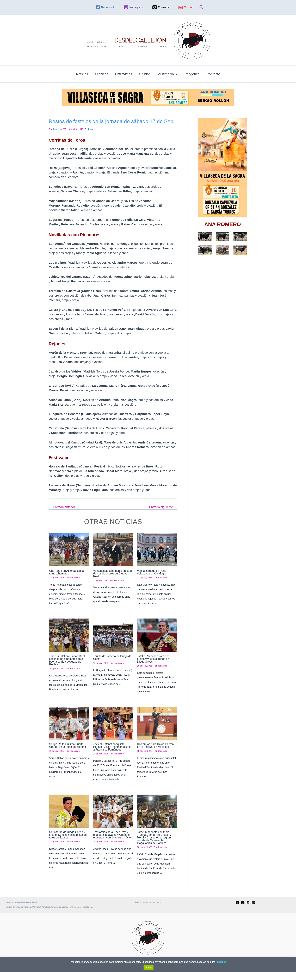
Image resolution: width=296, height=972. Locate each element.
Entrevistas (123, 74)
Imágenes (192, 74)
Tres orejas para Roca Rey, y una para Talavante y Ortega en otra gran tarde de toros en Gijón (112, 835)
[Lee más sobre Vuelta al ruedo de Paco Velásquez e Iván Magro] (157, 549)
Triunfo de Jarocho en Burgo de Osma (112, 657)
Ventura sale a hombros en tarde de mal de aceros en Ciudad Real (113, 573)
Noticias (82, 74)
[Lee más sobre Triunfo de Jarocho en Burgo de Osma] (113, 635)
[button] (201, 7)
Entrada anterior (62, 507)
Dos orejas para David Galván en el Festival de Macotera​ (155, 745)
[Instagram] (248, 902)
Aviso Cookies (141, 902)
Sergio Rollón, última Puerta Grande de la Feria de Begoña (67, 745)
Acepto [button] (148, 967)
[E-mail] (253, 902)
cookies (221, 961)
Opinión (145, 74)
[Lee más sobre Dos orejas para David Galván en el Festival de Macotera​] (157, 723)
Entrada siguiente (163, 507)
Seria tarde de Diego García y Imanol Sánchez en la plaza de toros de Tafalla (68, 835)
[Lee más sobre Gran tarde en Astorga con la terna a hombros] (69, 549)
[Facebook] (237, 902)
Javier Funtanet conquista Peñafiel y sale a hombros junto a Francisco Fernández (112, 747)
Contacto (213, 74)
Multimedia (165, 74)
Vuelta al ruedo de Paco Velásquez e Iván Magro (151, 572)
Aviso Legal (155, 902)
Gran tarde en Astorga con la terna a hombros (66, 572)
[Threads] (242, 902)
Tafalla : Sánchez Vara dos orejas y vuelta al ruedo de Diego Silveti (153, 659)
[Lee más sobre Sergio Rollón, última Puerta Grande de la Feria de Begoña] (69, 723)
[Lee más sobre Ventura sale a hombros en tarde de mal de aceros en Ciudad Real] (113, 549)
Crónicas (101, 74)
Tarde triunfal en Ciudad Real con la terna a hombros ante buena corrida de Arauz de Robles (67, 660)
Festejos (89, 129)
